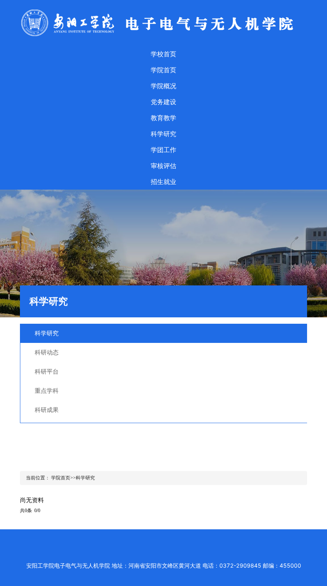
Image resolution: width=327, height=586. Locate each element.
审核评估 (163, 166)
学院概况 (163, 86)
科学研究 (163, 134)
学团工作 (163, 150)
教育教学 (163, 118)
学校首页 (163, 54)
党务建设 (163, 102)
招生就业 (163, 182)
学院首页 (163, 70)
